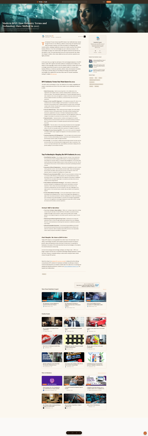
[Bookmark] (76, 433)
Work (96, 77)
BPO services (54, 74)
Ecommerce (92, 82)
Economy (91, 77)
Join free (108, 1)
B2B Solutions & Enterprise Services (96, 84)
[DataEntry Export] (43, 36)
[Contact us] (145, 433)
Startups (91, 86)
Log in (104, 1)
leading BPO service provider (58, 261)
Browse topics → (103, 314)
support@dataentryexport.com (71, 266)
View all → (104, 289)
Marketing (96, 86)
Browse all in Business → (102, 373)
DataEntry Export (48, 35)
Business (44, 274)
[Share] (80, 433)
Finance (100, 77)
